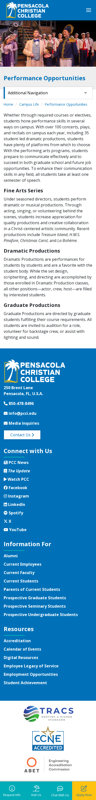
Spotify (15, 513)
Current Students (21, 581)
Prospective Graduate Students (35, 597)
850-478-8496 (21, 403)
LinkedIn (16, 504)
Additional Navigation (28, 93)
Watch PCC (18, 479)
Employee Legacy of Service (31, 666)
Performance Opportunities (66, 104)
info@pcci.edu (22, 413)
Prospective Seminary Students (35, 606)
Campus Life (29, 104)
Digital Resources (21, 657)
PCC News (18, 462)
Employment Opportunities (31, 674)
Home (8, 104)
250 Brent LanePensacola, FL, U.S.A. (23, 390)
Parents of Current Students (32, 589)
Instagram (18, 496)
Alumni (11, 556)
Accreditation (17, 640)
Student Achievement (25, 682)
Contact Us (21, 435)
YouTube (17, 529)
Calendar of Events (22, 649)
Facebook (17, 487)
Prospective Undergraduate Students (41, 614)
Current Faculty (19, 572)
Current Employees (22, 564)
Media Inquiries (23, 423)
